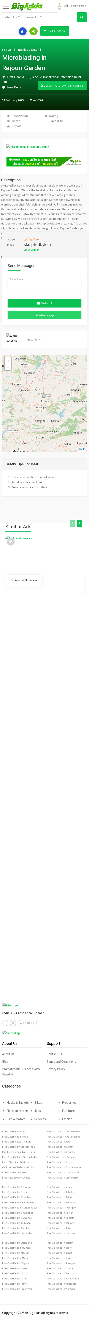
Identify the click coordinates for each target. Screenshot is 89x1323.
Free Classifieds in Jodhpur (61, 1207)
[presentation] (72, 523)
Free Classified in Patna (14, 1278)
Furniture (68, 1111)
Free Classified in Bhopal (60, 1162)
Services (6, 50)
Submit (46, 303)
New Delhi (14, 87)
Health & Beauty (27, 50)
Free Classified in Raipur (60, 1242)
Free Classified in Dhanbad (17, 1197)
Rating (53, 116)
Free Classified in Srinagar (61, 1263)
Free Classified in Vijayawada (63, 1278)
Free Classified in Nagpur (15, 1263)
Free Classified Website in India (19, 1146)
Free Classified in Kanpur (60, 1217)
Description (19, 116)
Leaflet (82, 448)
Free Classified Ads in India (16, 1141)
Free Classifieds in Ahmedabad (64, 1131)
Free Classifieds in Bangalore (62, 1157)
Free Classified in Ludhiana (17, 1242)
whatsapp (46, 315)
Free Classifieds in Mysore (16, 1258)
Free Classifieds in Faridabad (18, 1202)
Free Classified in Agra (59, 1141)
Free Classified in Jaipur (60, 1197)
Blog (5, 1061)
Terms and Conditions (61, 1061)
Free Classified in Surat (59, 1258)
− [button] (8, 367)
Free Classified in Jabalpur (61, 1192)
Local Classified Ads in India (17, 1162)
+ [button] (8, 361)
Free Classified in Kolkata (60, 1222)
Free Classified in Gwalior (16, 1228)
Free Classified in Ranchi (60, 1252)
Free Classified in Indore (60, 1187)
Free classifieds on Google (16, 1177)
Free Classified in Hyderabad (17, 1233)
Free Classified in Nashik (15, 1268)
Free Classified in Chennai (16, 1187)
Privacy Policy (56, 1069)
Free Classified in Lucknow (61, 1233)
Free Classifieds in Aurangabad (64, 1136)
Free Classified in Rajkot (59, 1247)
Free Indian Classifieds (14, 1172)
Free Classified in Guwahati (17, 1217)
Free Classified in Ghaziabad (17, 1212)
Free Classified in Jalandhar (62, 1202)
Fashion (67, 1119)
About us (8, 1054)
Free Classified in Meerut (15, 1252)
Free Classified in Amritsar (61, 1152)
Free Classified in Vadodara (61, 1283)
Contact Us (54, 1054)
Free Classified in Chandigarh (63, 1172)
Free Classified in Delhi (14, 1192)
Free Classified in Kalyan (60, 1212)
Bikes (38, 1102)
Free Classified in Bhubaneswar (64, 1167)
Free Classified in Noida (15, 1273)
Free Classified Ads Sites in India (19, 1157)
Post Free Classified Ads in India (19, 1152)
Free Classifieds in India (15, 1136)
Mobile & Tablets (17, 1102)
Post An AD (57, 31)
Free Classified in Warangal (61, 1288)
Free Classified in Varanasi (61, 1273)
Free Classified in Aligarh (60, 1146)
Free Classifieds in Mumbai (16, 1247)
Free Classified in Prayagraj (17, 1288)
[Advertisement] (44, 800)
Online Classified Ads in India (18, 1167)
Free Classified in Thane (60, 1268)
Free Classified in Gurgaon (16, 1222)
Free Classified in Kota (59, 1228)
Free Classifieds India (13, 1131)
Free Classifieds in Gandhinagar (19, 1207)
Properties (69, 1102)
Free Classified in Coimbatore (62, 1177)
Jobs (37, 1111)
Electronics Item (17, 1111)
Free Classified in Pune (14, 1283)
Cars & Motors (15, 1119)
